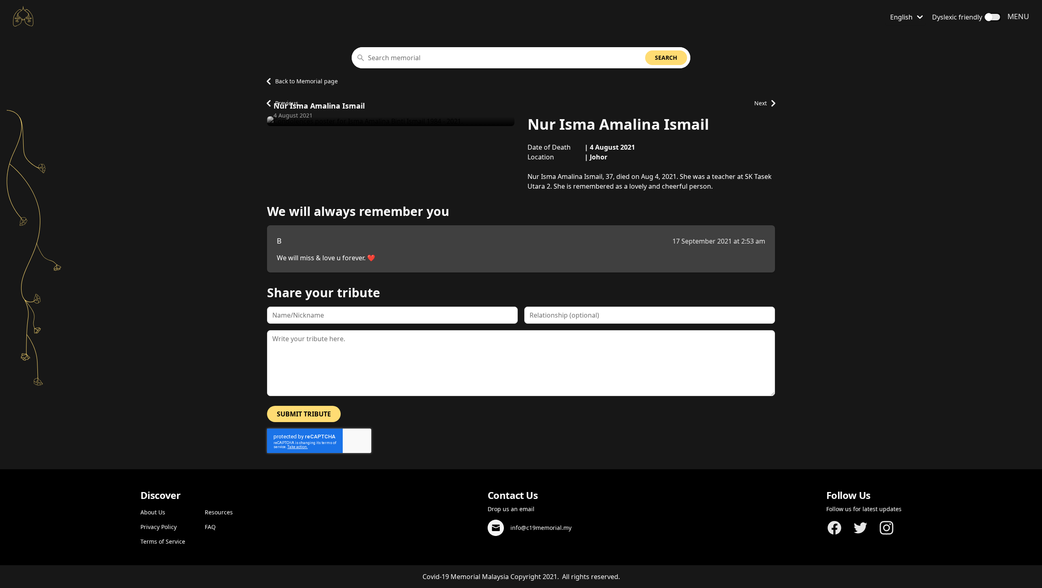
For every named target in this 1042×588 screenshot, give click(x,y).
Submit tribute (304, 413)
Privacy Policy (158, 527)
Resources (219, 512)
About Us (152, 512)
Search (666, 57)
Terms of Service (162, 541)
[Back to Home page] (23, 16)
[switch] (993, 17)
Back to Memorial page (306, 81)
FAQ (210, 527)
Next (760, 103)
